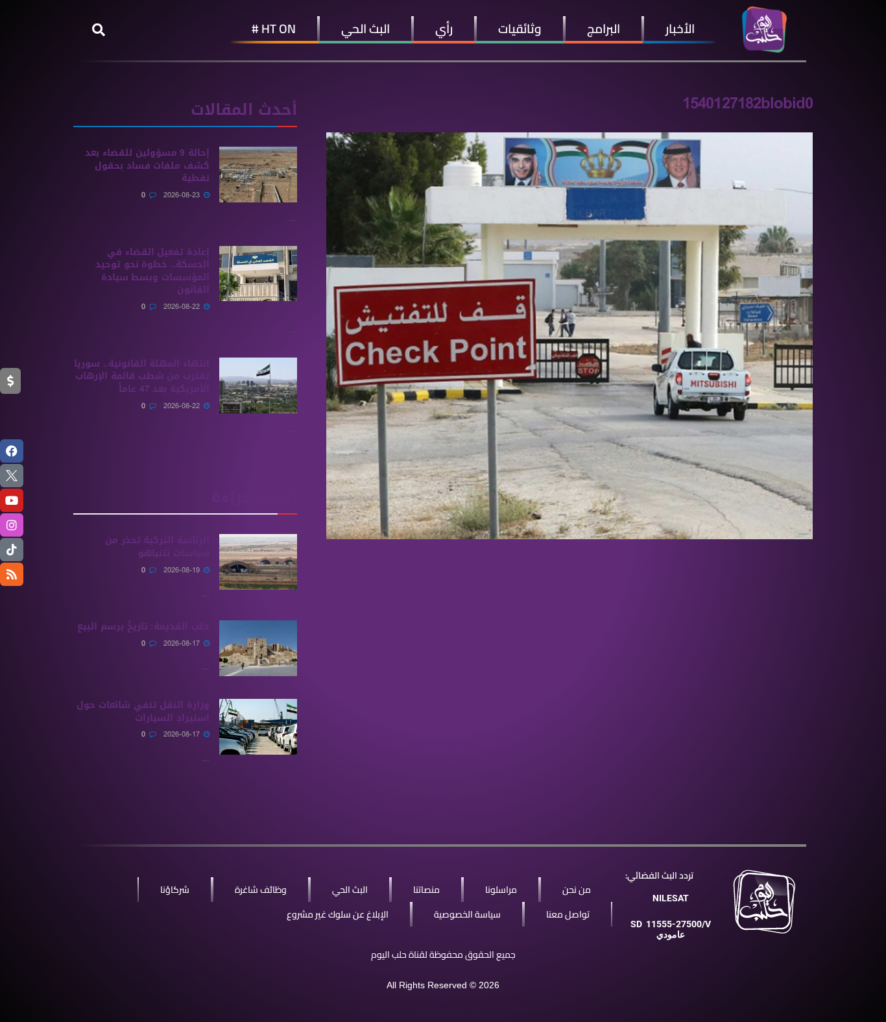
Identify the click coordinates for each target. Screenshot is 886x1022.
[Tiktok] (11, 549)
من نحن (576, 889)
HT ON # (274, 28)
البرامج (603, 28)
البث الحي (365, 28)
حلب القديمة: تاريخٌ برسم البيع (143, 626)
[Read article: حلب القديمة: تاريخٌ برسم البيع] (258, 648)
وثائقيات (520, 28)
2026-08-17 (182, 643)
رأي (444, 28)
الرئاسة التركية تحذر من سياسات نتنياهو (157, 546)
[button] (99, 30)
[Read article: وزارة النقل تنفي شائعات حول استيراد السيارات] (258, 727)
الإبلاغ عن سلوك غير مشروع (338, 914)
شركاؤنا (174, 889)
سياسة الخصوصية (467, 914)
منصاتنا (426, 889)
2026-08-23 (182, 195)
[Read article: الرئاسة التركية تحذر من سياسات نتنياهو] (258, 562)
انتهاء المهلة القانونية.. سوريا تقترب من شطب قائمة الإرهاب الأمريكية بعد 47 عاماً (142, 376)
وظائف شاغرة (261, 889)
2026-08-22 (182, 306)
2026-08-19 (182, 570)
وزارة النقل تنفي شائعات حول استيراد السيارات (143, 711)
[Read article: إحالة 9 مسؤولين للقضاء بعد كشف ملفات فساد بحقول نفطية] (258, 174)
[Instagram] (11, 525)
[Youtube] (11, 500)
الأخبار (680, 28)
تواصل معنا (568, 914)
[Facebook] (11, 451)
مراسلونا (501, 889)
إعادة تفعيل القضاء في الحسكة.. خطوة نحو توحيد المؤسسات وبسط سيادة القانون (152, 271)
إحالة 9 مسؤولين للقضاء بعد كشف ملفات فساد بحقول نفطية (147, 165)
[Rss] (11, 574)
